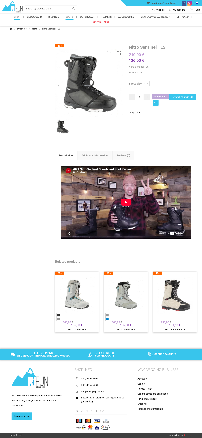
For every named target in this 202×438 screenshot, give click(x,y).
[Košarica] (191, 9)
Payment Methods (147, 398)
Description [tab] (66, 155)
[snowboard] (12, 7)
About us (142, 378)
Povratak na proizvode (182, 97)
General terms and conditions (153, 393)
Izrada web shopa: (176, 435)
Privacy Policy (145, 388)
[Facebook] (184, 3)
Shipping (142, 403)
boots (140, 112)
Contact (141, 383)
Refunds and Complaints (150, 408)
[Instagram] (189, 3)
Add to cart (160, 96)
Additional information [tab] (95, 155)
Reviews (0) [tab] (123, 155)
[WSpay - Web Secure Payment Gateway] (81, 427)
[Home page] (11, 29)
